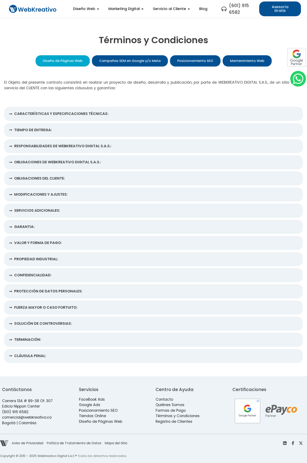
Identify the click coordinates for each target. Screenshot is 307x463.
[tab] (63, 61)
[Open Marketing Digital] (142, 8)
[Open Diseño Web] (98, 8)
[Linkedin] (285, 443)
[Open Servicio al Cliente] (188, 8)
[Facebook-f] (293, 443)
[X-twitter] (301, 443)
